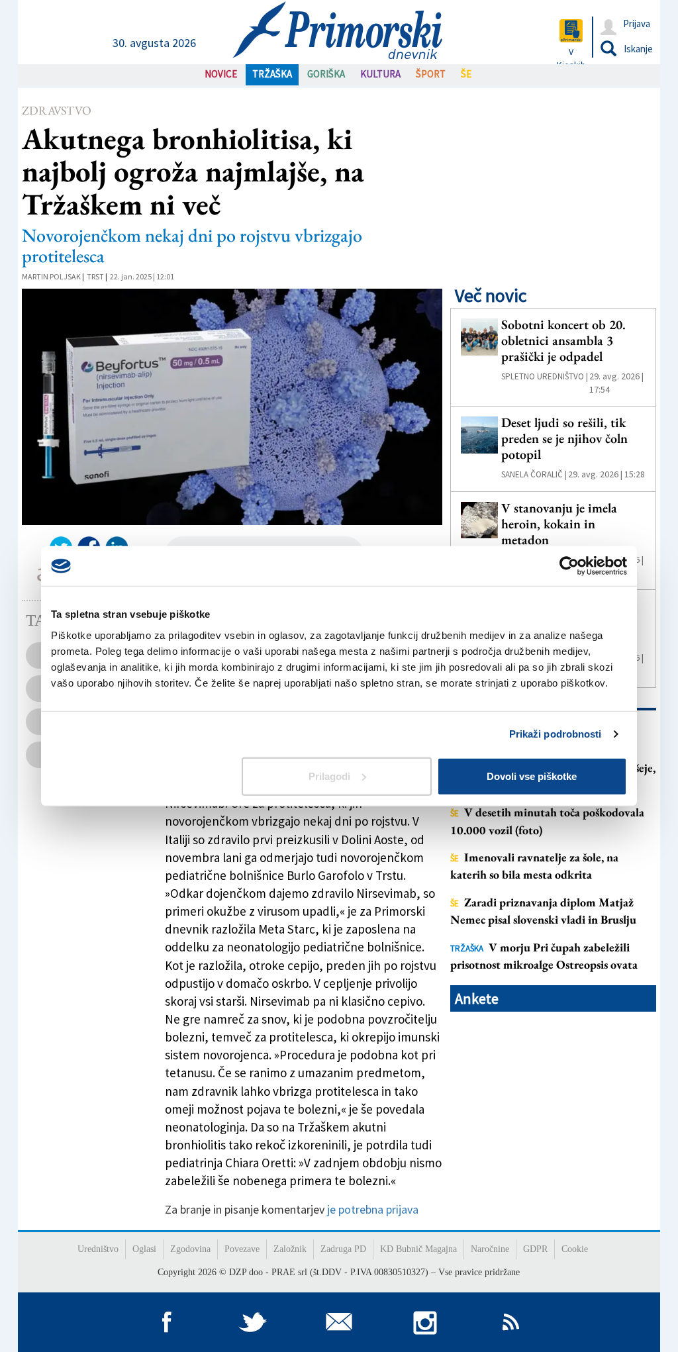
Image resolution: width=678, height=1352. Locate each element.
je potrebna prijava (372, 1209)
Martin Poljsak (51, 276)
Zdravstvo (56, 110)
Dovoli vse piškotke (532, 775)
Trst (95, 276)
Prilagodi (329, 775)
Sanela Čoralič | (534, 474)
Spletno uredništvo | (544, 376)
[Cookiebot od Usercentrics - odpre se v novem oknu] (569, 566)
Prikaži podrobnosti (555, 734)
